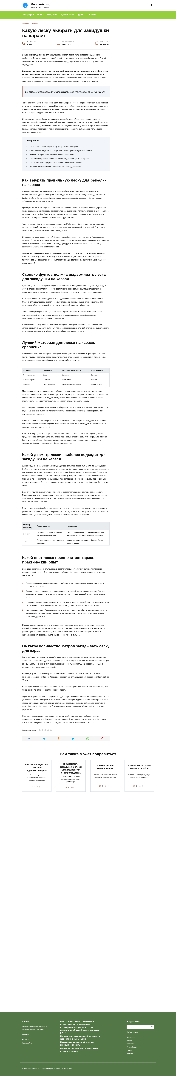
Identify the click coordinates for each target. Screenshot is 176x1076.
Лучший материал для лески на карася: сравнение (51, 155)
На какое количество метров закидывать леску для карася (55, 167)
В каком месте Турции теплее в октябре (139, 767)
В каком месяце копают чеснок (105, 767)
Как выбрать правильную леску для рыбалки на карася (53, 147)
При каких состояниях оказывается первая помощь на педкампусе (77, 1022)
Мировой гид (40, 4)
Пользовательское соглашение (34, 1030)
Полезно (92, 15)
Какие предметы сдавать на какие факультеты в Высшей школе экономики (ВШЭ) (79, 1030)
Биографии (28, 15)
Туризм (80, 15)
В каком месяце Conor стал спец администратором (37, 767)
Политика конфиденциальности (34, 1026)
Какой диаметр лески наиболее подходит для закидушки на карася (59, 159)
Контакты (25, 1040)
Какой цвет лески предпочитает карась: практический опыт (55, 163)
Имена (40, 15)
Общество (52, 15)
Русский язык (67, 15)
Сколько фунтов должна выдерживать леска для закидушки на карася (60, 151)
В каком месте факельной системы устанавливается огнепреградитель (71, 768)
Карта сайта (27, 1043)
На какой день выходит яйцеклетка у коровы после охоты (78, 1043)
